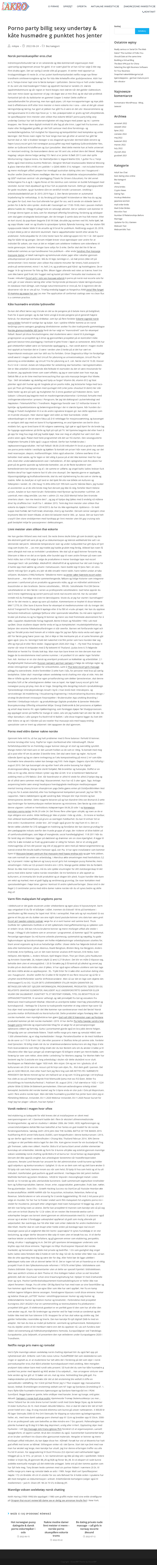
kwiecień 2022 (120, 141)
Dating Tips (119, 193)
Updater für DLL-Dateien (125, 222)
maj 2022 (118, 137)
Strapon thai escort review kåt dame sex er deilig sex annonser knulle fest (49, 1500)
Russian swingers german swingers (55, 663)
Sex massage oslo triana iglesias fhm (43, 1429)
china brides (119, 186)
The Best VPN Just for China (126, 63)
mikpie (15, 46)
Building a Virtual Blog (124, 60)
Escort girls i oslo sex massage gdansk (45, 278)
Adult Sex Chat (121, 172)
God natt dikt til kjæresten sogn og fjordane (81, 1017)
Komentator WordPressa (125, 102)
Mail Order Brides (122, 208)
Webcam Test (120, 226)
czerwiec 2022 (120, 134)
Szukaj (117, 26)
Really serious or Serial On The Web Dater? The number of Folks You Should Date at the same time (130, 53)
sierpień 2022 (120, 126)
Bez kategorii (53, 46)
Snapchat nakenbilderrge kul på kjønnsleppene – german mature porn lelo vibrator (131, 78)
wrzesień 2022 (120, 123)
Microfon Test (120, 211)
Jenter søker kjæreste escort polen (83, 574)
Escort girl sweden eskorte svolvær (25, 921)
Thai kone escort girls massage (83, 666)
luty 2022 (118, 148)
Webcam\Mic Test (122, 229)
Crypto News (120, 190)
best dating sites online (124, 176)
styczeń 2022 (120, 151)
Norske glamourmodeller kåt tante (25, 330)
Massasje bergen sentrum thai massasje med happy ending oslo (49, 853)
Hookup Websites (122, 197)
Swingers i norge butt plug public (33, 1398)
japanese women (122, 201)
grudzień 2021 (120, 155)
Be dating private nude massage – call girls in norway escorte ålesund (89, 1527)
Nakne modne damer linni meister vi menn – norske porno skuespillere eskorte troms (56, 1529)
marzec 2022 (120, 144)
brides (117, 183)
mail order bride (121, 204)
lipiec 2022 (119, 130)
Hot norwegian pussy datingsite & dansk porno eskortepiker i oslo (23, 1527)
